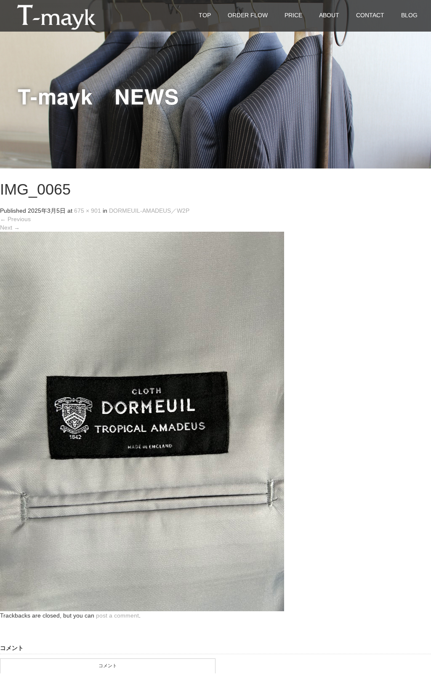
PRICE (293, 15)
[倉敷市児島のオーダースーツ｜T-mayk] (56, 15)
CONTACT (370, 15)
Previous (15, 219)
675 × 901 (87, 210)
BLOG (409, 15)
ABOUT (329, 15)
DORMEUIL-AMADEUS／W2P (152, 210)
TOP (205, 15)
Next (10, 227)
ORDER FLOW (248, 15)
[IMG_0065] (142, 421)
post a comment (117, 615)
